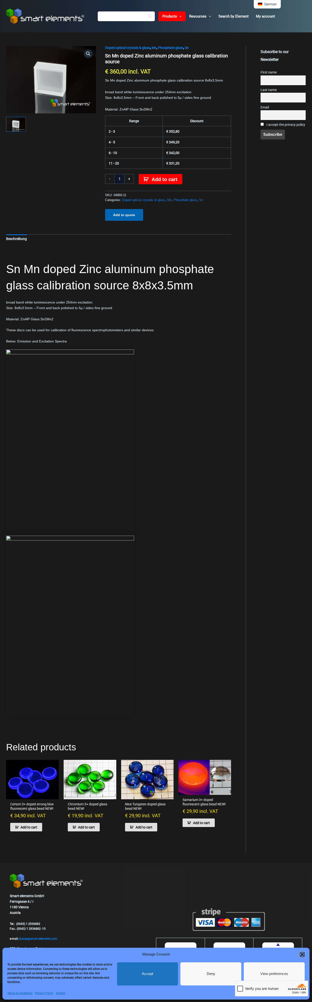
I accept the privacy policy (285, 125)
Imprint (60, 993)
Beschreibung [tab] (16, 239)
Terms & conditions (19, 993)
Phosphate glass (170, 48)
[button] (302, 954)
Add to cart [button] (28, 827)
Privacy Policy (44, 993)
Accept (147, 974)
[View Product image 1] (16, 124)
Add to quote (124, 215)
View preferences (274, 974)
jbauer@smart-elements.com (38, 938)
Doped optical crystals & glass (127, 48)
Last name (269, 90)
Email (265, 107)
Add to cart (164, 179)
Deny (211, 974)
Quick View (32, 795)
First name (269, 72)
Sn (187, 48)
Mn (154, 48)
